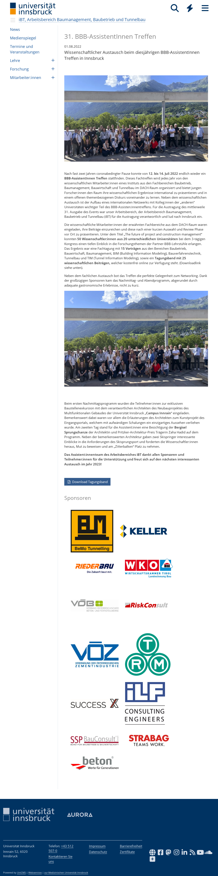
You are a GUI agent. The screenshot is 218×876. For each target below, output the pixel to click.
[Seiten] (205, 8)
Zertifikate (127, 852)
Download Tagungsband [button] (89, 482)
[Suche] (174, 8)
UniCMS (21, 872)
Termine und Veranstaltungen (24, 49)
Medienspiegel (23, 37)
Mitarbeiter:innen (25, 77)
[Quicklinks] (189, 8)
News (15, 29)
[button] (71, 342)
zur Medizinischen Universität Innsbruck (66, 872)
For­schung (19, 69)
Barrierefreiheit (131, 846)
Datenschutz (98, 852)
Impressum (97, 846)
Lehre (15, 60)
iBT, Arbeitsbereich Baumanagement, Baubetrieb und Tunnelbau (82, 19)
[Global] (190, 9)
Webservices (35, 872)
